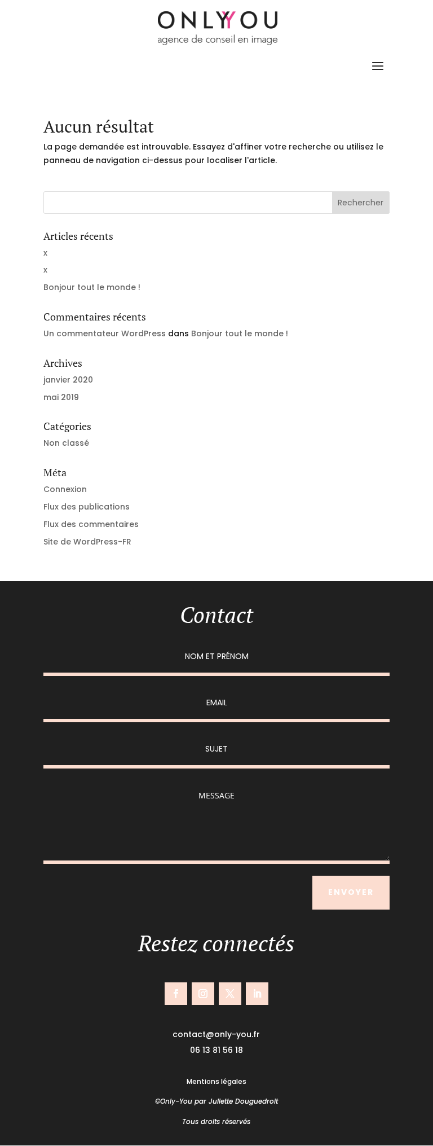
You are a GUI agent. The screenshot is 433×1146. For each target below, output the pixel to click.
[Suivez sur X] (230, 993)
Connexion (65, 489)
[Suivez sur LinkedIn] (257, 993)
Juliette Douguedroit (243, 1101)
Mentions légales (216, 1081)
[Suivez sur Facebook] (176, 993)
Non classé (66, 443)
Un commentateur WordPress (104, 333)
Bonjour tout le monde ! (91, 287)
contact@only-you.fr (216, 1034)
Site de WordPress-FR (87, 541)
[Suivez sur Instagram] (203, 993)
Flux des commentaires (91, 524)
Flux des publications (86, 506)
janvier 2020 (68, 379)
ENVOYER (351, 892)
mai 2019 (61, 397)
